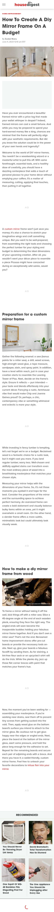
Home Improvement (11, 13)
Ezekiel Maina (11, 38)
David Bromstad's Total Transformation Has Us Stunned (40, 850)
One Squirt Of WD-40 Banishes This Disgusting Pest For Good (12, 888)
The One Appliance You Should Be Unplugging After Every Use (40, 889)
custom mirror (12, 229)
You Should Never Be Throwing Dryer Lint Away (12, 850)
